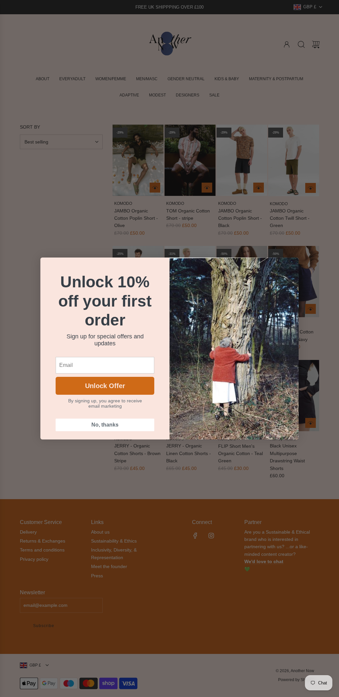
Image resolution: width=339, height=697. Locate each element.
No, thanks (105, 425)
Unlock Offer (105, 385)
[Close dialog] (290, 266)
